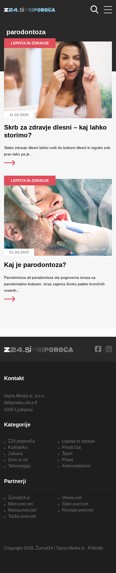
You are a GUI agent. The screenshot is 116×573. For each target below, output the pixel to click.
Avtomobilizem (76, 466)
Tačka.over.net (22, 516)
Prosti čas (71, 447)
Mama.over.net (22, 510)
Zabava (15, 453)
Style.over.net (75, 504)
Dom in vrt (18, 459)
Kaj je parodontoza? (35, 264)
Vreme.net (71, 497)
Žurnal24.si (19, 497)
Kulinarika (18, 447)
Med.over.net (20, 504)
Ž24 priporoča (21, 441)
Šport (67, 453)
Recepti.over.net (77, 510)
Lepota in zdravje (78, 441)
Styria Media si (70, 548)
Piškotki (95, 548)
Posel (67, 459)
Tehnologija (19, 466)
